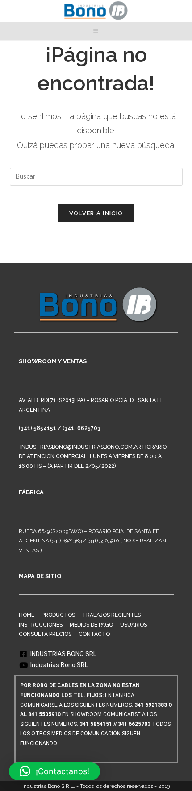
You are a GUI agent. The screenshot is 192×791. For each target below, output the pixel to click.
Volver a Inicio (96, 213)
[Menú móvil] (96, 31)
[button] (54, 771)
